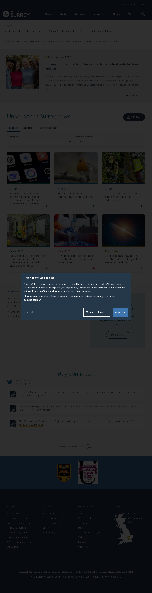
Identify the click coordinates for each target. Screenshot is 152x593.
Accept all (120, 312)
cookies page (31, 299)
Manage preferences (96, 312)
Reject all (28, 312)
